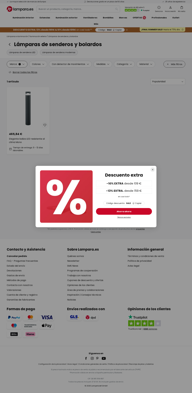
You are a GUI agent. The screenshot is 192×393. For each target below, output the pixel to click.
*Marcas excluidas (124, 217)
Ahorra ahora (124, 211)
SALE (124, 203)
